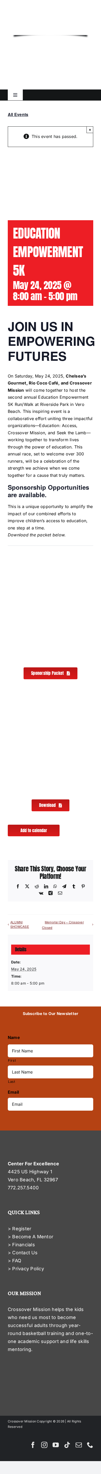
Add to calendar (33, 830)
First (12, 1060)
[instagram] (44, 1445)
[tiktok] (67, 1445)
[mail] (79, 1445)
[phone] (90, 1445)
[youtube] (56, 1445)
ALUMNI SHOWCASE (19, 924)
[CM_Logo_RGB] (50, 15)
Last (11, 1081)
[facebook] (33, 1445)
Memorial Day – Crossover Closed (63, 925)
